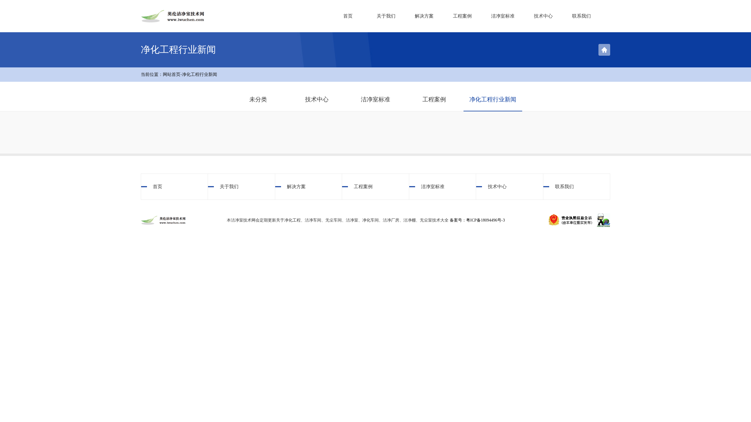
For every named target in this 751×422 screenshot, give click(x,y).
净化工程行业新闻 (199, 74)
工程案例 (462, 15)
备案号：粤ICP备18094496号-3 (477, 220)
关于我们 (386, 15)
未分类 (258, 99)
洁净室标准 (503, 15)
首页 (348, 15)
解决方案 (424, 15)
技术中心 (543, 15)
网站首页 (171, 74)
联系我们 (581, 15)
